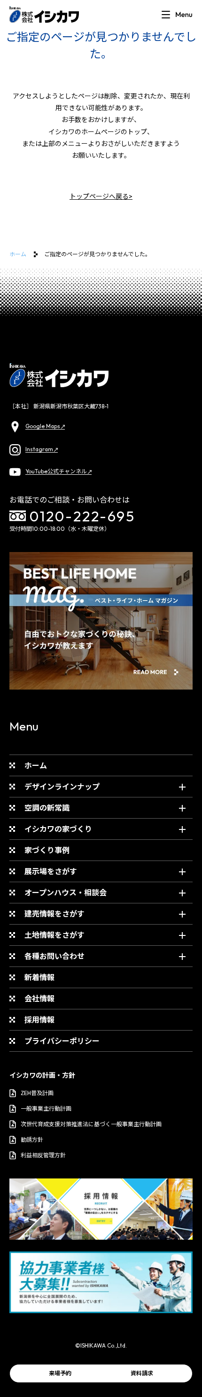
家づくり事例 (47, 850)
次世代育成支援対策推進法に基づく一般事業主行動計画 (91, 1124)
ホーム (17, 254)
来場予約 (60, 1373)
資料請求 (142, 1373)
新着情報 (39, 977)
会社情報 (39, 998)
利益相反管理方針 (43, 1155)
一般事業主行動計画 (46, 1108)
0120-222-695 (82, 516)
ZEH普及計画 (37, 1092)
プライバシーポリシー (62, 1041)
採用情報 (39, 1019)
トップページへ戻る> (101, 196)
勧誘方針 (32, 1139)
